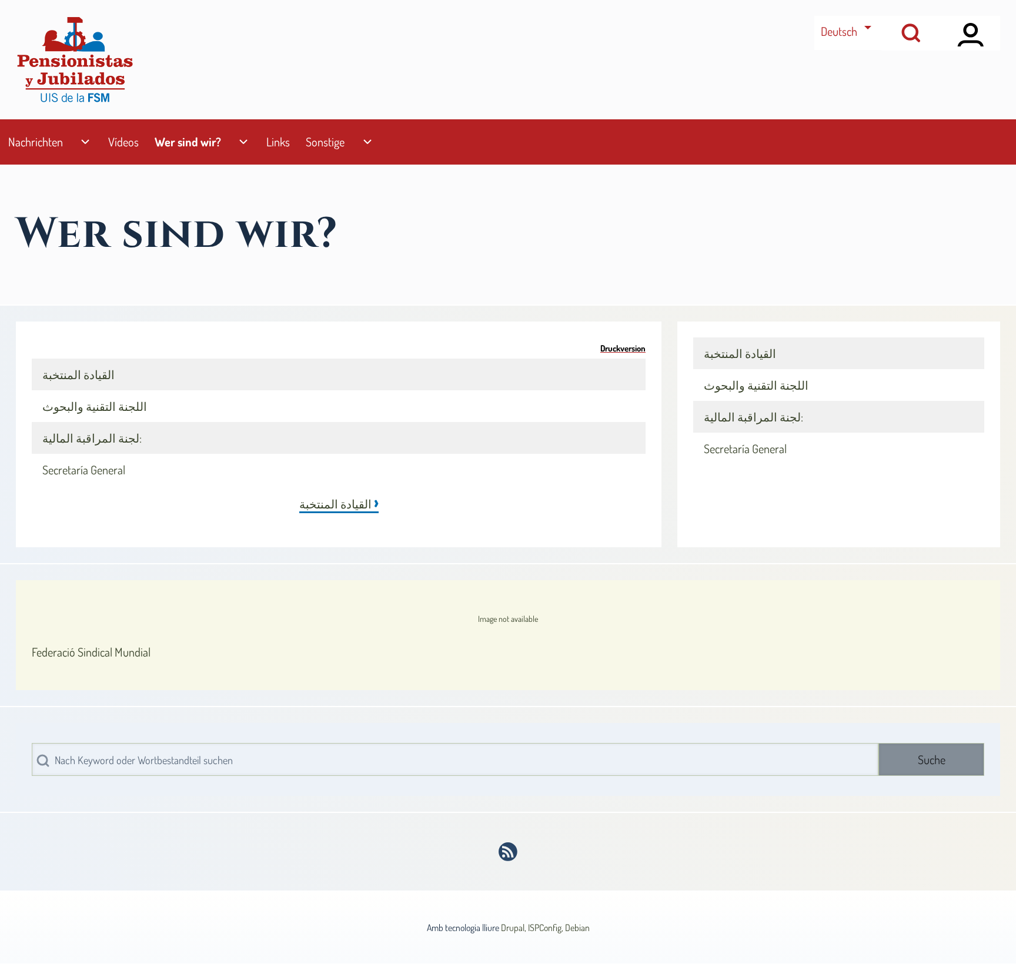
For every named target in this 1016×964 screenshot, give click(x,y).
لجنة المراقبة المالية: (92, 438)
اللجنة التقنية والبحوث (94, 406)
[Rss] (508, 852)
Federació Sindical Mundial (91, 652)
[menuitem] (35, 142)
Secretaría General (83, 469)
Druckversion (623, 348)
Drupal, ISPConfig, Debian (545, 927)
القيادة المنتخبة (78, 374)
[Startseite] (74, 59)
